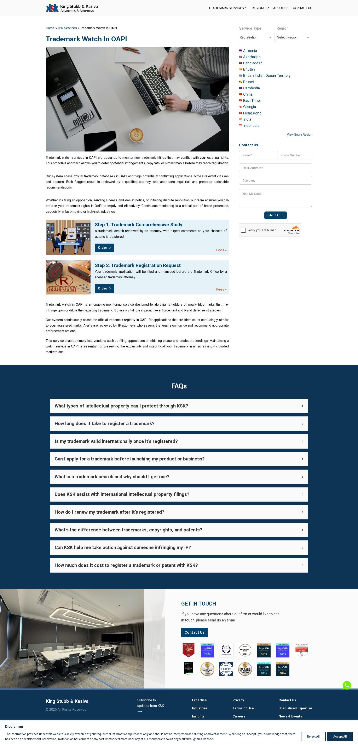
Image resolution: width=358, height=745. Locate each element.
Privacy (238, 700)
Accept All (340, 736)
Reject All (313, 736)
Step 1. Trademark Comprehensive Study (138, 224)
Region (283, 28)
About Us (281, 8)
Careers (239, 716)
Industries (200, 708)
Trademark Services (226, 8)
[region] (179, 732)
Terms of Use (243, 708)
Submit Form (275, 215)
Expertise (199, 700)
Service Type (250, 28)
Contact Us (302, 8)
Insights (198, 716)
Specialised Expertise (295, 708)
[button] (179, 406)
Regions (258, 8)
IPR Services (67, 28)
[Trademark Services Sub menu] (246, 8)
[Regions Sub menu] (268, 8)
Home (50, 28)
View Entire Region (299, 134)
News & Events (290, 716)
